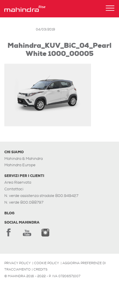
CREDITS (40, 269)
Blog (9, 213)
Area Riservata (17, 182)
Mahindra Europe (20, 164)
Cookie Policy (46, 263)
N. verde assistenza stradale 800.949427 (41, 195)
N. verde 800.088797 (23, 202)
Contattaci (13, 189)
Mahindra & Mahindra (23, 158)
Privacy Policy (17, 263)
